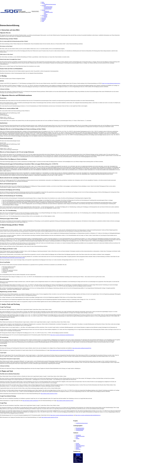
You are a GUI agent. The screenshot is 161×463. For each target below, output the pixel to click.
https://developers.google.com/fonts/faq (30, 400)
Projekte (43, 3)
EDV (45, 13)
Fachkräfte (44, 19)
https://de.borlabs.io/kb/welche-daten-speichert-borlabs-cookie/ (12, 257)
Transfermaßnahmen (48, 7)
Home (43, 2)
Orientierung (46, 11)
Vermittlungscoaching (48, 12)
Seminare (43, 10)
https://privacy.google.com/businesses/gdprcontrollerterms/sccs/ (87, 415)
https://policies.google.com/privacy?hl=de (49, 393)
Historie (45, 16)
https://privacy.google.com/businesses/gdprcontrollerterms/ (61, 415)
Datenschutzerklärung (80, 445)
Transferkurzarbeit (47, 8)
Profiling (45, 14)
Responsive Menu (35, 11)
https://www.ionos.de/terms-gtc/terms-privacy (111, 83)
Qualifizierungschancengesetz (50, 4)
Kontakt (43, 20)
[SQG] (15, 13)
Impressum (78, 444)
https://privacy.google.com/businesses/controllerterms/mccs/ (62, 334)
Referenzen (44, 17)
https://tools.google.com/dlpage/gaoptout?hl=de (81, 348)
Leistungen (44, 5)
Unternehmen (44, 15)
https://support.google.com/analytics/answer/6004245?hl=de (62, 350)
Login (43, 21)
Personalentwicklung (48, 6)
